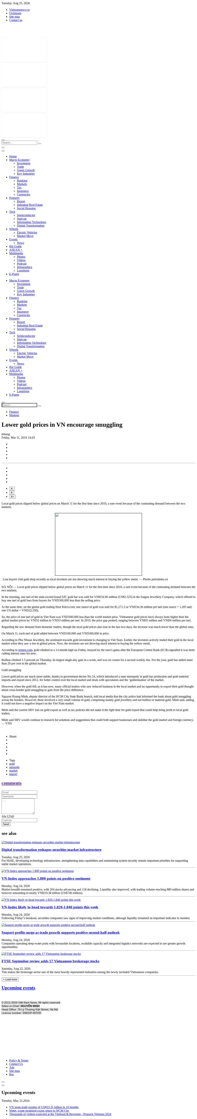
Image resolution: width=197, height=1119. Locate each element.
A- (12, 488)
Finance (14, 177)
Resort (21, 201)
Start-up (22, 218)
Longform (23, 270)
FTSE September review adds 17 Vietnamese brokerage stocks (50, 961)
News (20, 242)
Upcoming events (18, 987)
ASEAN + (15, 249)
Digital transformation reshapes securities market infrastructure (51, 850)
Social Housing (26, 208)
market (13, 770)
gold (12, 763)
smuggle (14, 767)
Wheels (13, 229)
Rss (11, 1074)
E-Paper (14, 274)
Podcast (21, 263)
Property (14, 198)
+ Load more (10, 979)
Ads (11, 1067)
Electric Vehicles (27, 232)
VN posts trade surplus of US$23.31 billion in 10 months (43, 1107)
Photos (21, 256)
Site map (14, 16)
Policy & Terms (18, 1060)
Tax (19, 187)
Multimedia (16, 253)
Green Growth (26, 170)
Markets (22, 184)
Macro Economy (19, 159)
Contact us (15, 20)
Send (6, 824)
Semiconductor (26, 215)
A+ (12, 496)
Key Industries (26, 173)
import (13, 774)
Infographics (24, 267)
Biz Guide (15, 246)
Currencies (23, 194)
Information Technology (31, 222)
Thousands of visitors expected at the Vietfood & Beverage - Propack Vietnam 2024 (60, 1114)
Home (13, 156)
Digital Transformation (30, 225)
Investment (23, 163)
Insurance (23, 191)
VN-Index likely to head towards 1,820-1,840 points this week (50, 907)
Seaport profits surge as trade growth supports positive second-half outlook (61, 932)
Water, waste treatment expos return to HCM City (39, 1110)
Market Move (25, 236)
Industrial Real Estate (30, 204)
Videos (21, 260)
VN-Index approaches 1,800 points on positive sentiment (46, 878)
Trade (20, 166)
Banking (22, 180)
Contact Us (16, 1064)
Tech (12, 211)
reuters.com (25, 650)
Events (13, 239)
